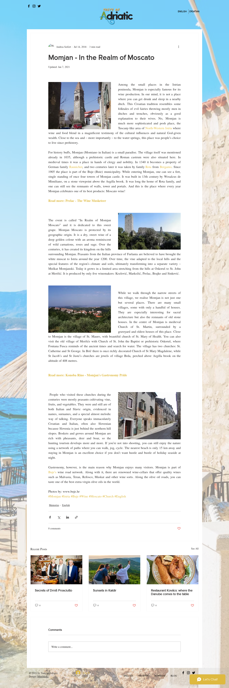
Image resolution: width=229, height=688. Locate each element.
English (66, 505)
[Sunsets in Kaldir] (114, 569)
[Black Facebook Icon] (29, 6)
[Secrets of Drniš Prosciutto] (56, 569)
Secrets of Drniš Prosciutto (53, 590)
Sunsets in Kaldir (104, 590)
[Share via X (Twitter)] (58, 517)
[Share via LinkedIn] (67, 517)
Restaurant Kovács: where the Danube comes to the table (172, 592)
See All (195, 548)
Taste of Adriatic (49, 673)
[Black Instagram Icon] (34, 6)
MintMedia (42, 676)
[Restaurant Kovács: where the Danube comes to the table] (172, 569)
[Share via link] (76, 517)
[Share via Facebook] (50, 517)
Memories (54, 505)
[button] (128, 676)
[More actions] (178, 47)
